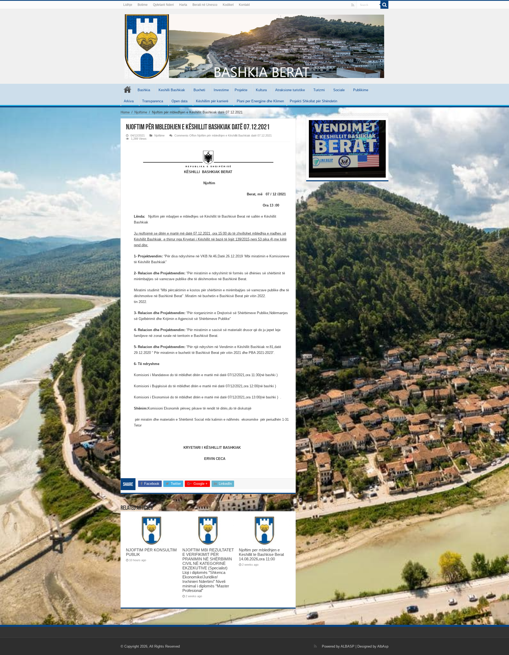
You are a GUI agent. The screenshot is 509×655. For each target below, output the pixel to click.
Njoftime (140, 112)
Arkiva (129, 101)
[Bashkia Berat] (254, 45)
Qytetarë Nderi (163, 5)
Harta (183, 5)
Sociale (339, 90)
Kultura (261, 90)
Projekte (241, 90)
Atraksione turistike (290, 90)
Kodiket (228, 5)
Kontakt (244, 5)
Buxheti (199, 90)
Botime (143, 5)
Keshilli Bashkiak (172, 90)
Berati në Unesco (204, 5)
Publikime (360, 90)
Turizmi (319, 90)
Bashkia (144, 90)
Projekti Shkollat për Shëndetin (313, 101)
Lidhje (127, 5)
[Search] (384, 5)
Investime (221, 90)
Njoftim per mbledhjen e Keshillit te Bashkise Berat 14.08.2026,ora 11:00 (261, 554)
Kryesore (127, 89)
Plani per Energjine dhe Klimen (260, 101)
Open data (179, 101)
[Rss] (353, 5)
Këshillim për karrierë (212, 101)
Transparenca (152, 101)
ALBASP (347, 646)
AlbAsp (382, 646)
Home (125, 112)
